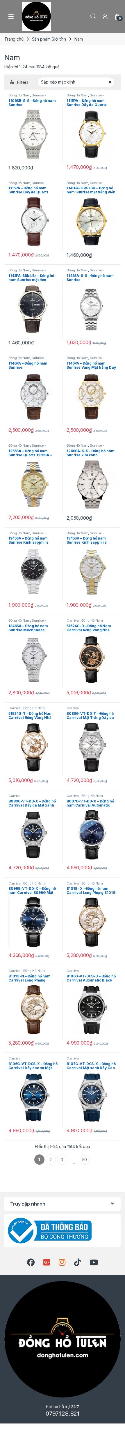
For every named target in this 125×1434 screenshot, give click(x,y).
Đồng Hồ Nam (19, 95)
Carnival (73, 620)
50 (84, 1159)
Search (93, 16)
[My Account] (105, 16)
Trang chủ (14, 39)
